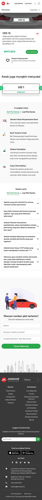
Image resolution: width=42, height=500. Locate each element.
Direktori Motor (31, 402)
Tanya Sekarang (21, 346)
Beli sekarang (32, 52)
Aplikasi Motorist (10, 400)
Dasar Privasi (27, 493)
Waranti (31, 420)
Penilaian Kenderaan (31, 417)
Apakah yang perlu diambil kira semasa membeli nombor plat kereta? (18, 203)
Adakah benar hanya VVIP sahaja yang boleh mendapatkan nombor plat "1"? (18, 249)
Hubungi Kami (10, 397)
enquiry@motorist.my (18, 487)
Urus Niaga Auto (31, 391)
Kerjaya (10, 394)
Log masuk (28, 3)
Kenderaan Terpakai (31, 411)
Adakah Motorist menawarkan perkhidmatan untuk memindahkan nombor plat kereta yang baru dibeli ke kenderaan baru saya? (20, 226)
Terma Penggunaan (16, 493)
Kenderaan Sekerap (31, 405)
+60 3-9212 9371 (16, 483)
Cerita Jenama (10, 391)
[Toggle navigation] (39, 10)
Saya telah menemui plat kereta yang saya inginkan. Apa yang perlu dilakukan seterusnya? (20, 213)
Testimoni (10, 403)
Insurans (31, 394)
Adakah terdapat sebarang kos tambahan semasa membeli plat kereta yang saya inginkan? (19, 239)
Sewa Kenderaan (31, 414)
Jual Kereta (18, 3)
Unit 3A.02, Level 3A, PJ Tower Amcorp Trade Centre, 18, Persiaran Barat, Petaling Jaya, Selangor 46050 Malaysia (23, 471)
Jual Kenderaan (31, 408)
